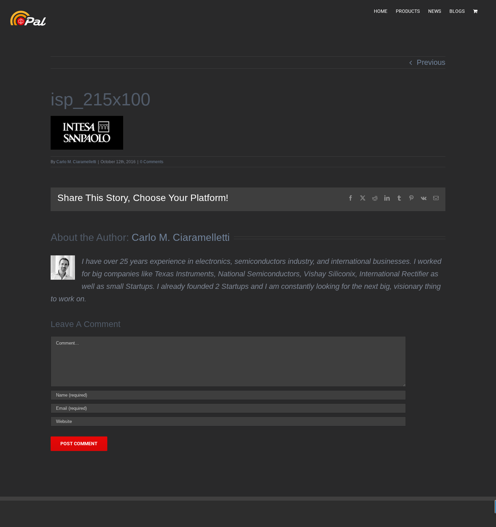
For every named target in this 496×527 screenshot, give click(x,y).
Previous (431, 62)
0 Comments (151, 161)
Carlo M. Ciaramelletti (76, 161)
